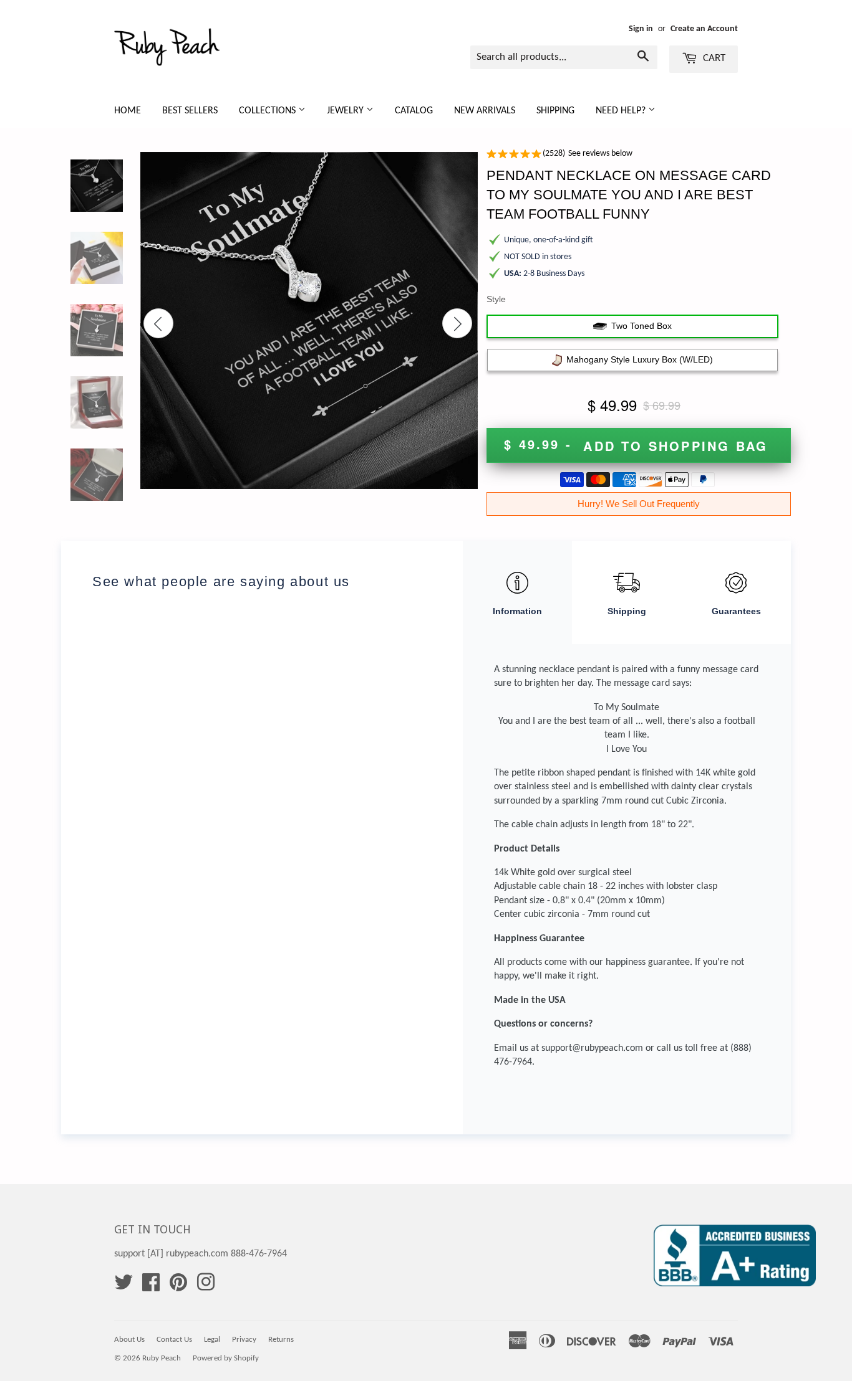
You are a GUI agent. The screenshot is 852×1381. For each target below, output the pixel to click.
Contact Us (174, 1340)
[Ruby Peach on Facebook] (151, 1287)
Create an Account (704, 29)
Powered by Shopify (226, 1358)
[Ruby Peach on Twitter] (123, 1287)
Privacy (244, 1340)
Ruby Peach (161, 1358)
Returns (281, 1340)
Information (517, 611)
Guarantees (736, 611)
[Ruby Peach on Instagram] (205, 1287)
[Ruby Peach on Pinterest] (178, 1287)
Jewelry (346, 111)
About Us (129, 1340)
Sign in (641, 29)
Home (127, 111)
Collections (268, 111)
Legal (212, 1340)
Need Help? (622, 111)
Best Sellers (190, 111)
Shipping (555, 111)
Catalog (414, 111)
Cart (712, 58)
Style (496, 299)
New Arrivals (484, 111)
